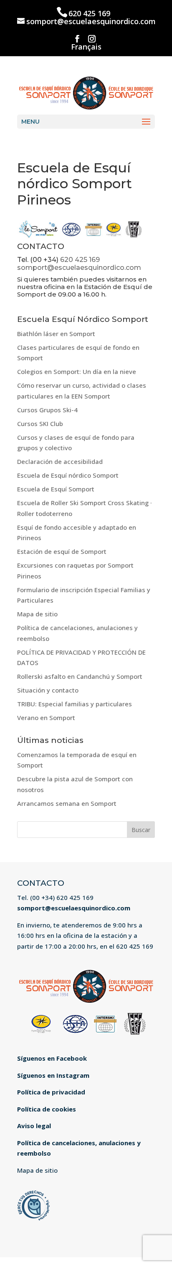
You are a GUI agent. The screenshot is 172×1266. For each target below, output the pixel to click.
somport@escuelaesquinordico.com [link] (79, 268)
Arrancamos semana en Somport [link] (66, 803)
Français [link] (86, 47)
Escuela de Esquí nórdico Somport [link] (68, 475)
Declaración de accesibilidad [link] (60, 461)
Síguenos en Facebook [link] (52, 1058)
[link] (86, 92)
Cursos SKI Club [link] (40, 423)
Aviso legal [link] (34, 1125)
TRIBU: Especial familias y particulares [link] (74, 704)
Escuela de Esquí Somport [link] (55, 489)
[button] (77, 39)
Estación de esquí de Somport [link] (61, 551)
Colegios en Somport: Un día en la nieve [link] (76, 371)
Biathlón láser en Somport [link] (56, 333)
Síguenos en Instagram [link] (53, 1075)
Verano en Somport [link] (46, 717)
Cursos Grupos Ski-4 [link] (47, 410)
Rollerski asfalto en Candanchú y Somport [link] (79, 676)
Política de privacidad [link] (51, 1092)
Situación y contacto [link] (47, 690)
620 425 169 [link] (89, 13)
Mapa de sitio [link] (37, 614)
